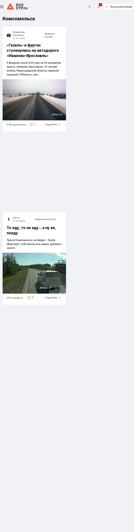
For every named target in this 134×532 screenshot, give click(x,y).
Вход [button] (121, 6)
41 (33, 297)
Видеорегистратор (45, 219)
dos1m (16, 217)
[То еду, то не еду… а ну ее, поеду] (34, 258)
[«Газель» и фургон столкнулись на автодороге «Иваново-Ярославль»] (34, 79)
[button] (2, 7)
